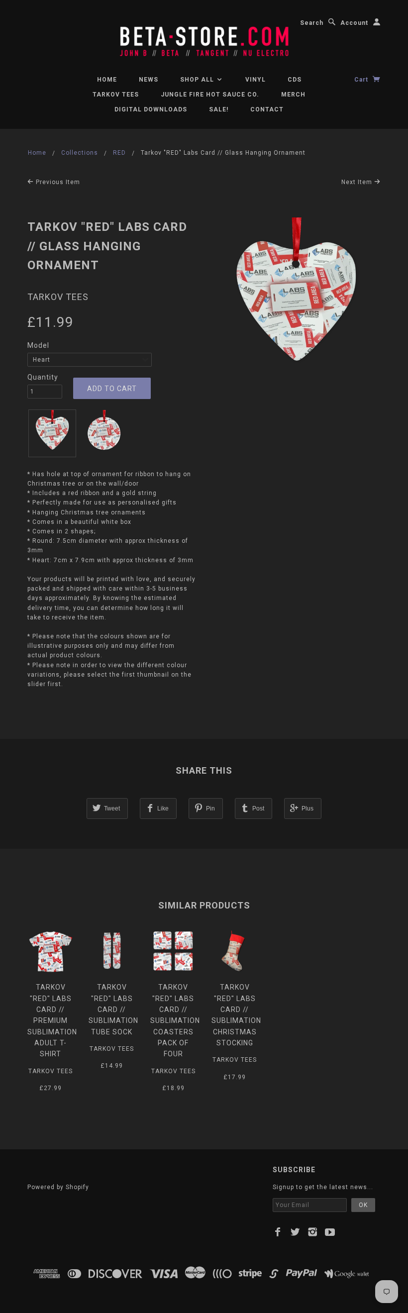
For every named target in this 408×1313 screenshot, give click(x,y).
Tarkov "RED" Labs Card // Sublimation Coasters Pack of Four (175, 1020)
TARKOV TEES (116, 94)
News (148, 79)
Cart (362, 79)
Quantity (42, 377)
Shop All (198, 79)
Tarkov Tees (58, 297)
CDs (295, 79)
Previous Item (57, 182)
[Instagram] (312, 1232)
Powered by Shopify (58, 1187)
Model (38, 345)
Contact (267, 109)
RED (119, 152)
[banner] (204, 37)
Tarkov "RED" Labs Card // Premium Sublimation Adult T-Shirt (52, 1020)
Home (107, 79)
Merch (293, 94)
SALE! (218, 109)
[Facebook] (278, 1232)
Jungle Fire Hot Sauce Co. (210, 94)
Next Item (357, 182)
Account (354, 22)
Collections (79, 152)
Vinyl (255, 79)
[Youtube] (330, 1232)
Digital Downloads (150, 109)
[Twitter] (295, 1232)
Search (311, 22)
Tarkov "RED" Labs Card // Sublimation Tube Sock (113, 1009)
